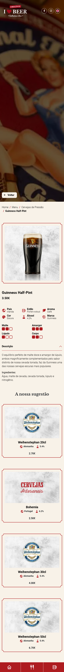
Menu (15, 207)
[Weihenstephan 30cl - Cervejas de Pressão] (32, 551)
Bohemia (32, 507)
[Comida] (32, 667)
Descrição (7, 346)
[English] (57, 11)
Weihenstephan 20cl (32, 442)
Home (5, 207)
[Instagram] (51, 11)
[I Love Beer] (15, 11)
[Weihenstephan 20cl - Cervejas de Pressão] (32, 422)
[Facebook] (44, 11)
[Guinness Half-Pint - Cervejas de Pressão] (32, 252)
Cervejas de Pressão (32, 207)
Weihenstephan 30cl (32, 571)
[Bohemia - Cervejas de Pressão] (32, 487)
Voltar (11, 195)
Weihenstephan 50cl (32, 636)
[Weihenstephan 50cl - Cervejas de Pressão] (32, 616)
